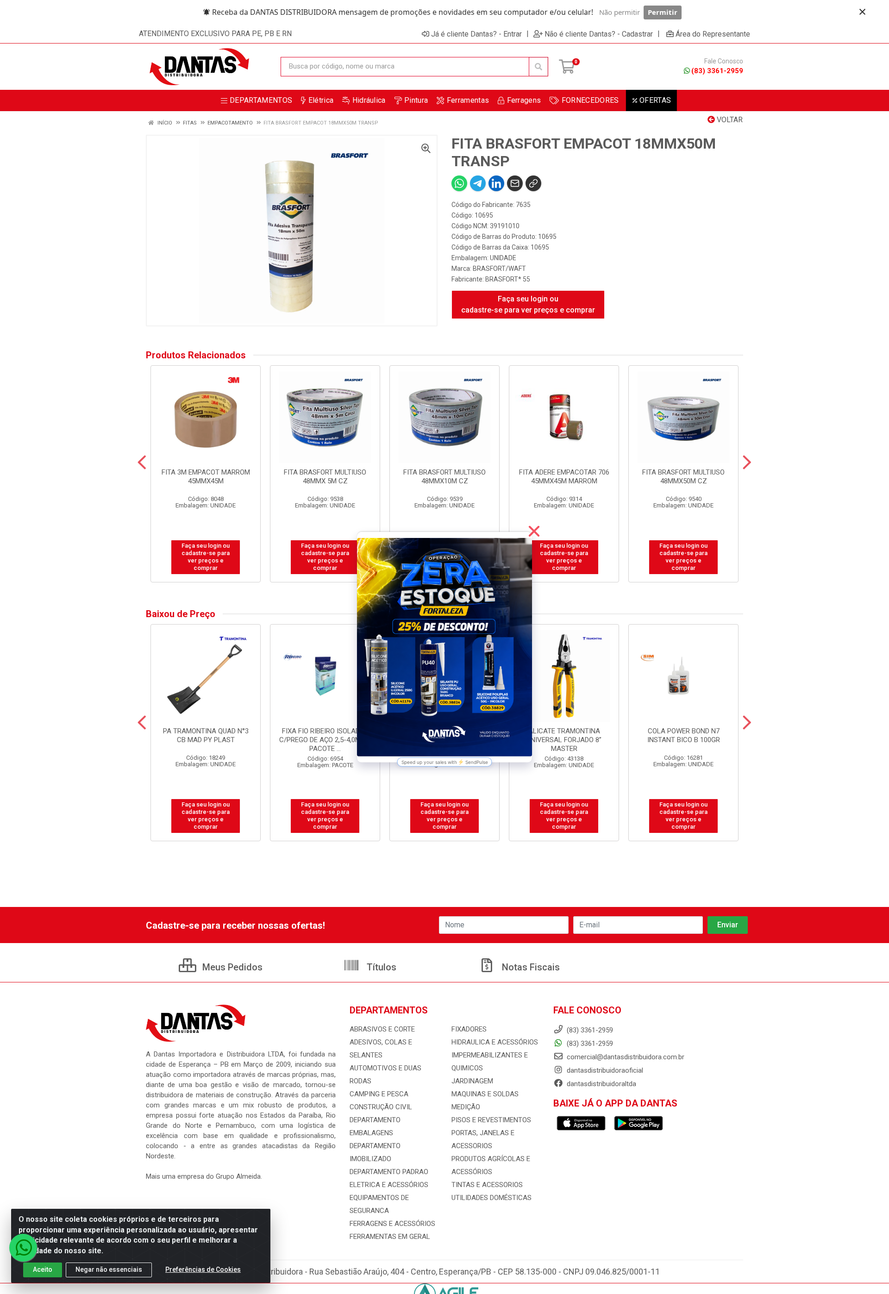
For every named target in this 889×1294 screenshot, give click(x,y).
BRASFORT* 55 (507, 279)
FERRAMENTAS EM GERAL (390, 1236)
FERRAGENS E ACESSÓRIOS (392, 1223)
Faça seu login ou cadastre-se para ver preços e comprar (528, 304)
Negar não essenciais (108, 1269)
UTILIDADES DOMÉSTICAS (491, 1198)
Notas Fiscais (530, 967)
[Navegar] (142, 462)
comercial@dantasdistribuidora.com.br (624, 1057)
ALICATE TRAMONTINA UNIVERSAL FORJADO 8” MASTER (563, 740)
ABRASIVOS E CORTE (382, 1029)
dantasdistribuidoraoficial (604, 1070)
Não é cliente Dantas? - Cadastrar (599, 34)
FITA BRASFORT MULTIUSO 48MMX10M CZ (444, 476)
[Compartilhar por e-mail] (515, 183)
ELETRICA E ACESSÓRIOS (389, 1185)
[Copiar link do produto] (533, 183)
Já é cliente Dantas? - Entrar (476, 34)
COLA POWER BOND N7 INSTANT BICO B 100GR (683, 735)
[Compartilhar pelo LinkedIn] (496, 183)
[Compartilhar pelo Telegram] (478, 183)
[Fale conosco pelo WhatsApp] (23, 1248)
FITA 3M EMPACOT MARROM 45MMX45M (206, 476)
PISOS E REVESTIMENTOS (491, 1120)
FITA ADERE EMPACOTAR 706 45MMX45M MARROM (564, 476)
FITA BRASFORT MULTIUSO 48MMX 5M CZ (325, 476)
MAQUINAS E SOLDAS (485, 1094)
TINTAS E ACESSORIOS (487, 1185)
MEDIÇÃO (465, 1107)
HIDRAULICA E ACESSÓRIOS (494, 1042)
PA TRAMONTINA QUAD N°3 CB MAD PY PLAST (206, 735)
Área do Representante (713, 34)
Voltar (729, 119)
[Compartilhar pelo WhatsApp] (459, 183)
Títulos (380, 967)
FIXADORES (469, 1029)
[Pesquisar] (538, 66)
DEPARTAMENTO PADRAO (389, 1172)
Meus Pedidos (231, 967)
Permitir (662, 12)
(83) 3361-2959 (717, 71)
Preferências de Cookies (203, 1269)
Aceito (42, 1269)
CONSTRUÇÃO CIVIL (381, 1107)
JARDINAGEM (472, 1081)
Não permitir (619, 12)
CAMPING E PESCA (379, 1094)
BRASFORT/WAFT (499, 268)
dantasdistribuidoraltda (600, 1084)
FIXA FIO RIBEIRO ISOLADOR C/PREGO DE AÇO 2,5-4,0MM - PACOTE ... (325, 740)
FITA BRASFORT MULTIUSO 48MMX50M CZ (683, 476)
